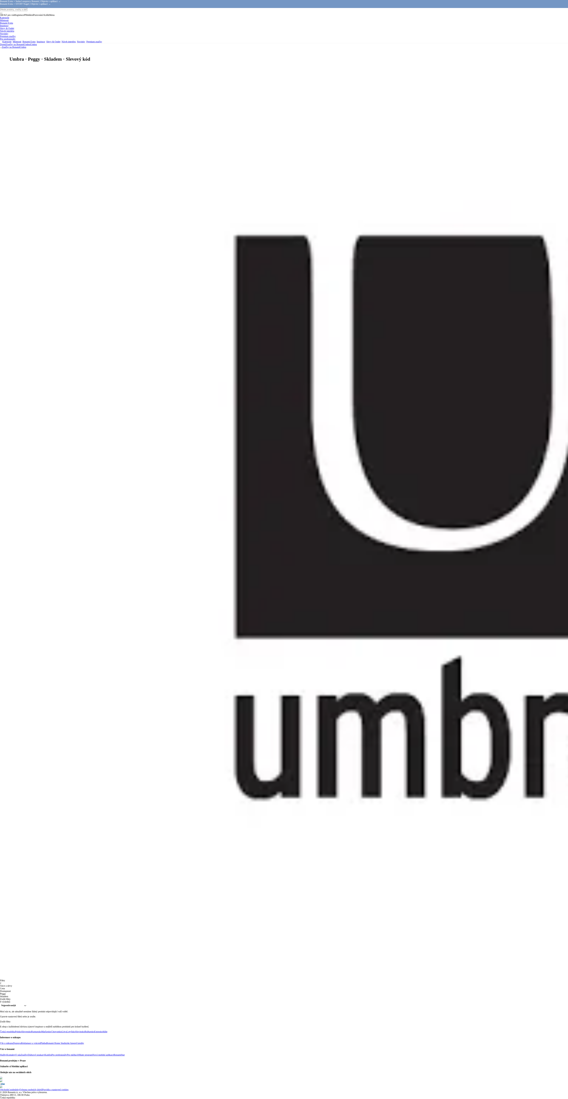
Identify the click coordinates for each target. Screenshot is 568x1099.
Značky (24, 1055)
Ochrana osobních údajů (30, 1089)
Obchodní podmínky (9, 1089)
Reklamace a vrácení (31, 1043)
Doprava (17, 1043)
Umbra (33, 44)
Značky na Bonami (15, 44)
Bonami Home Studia (56, 1043)
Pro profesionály (59, 1055)
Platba (43, 1043)
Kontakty (11, 1055)
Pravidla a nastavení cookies (55, 1089)
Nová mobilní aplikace (103, 1055)
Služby (3, 1055)
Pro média (71, 1055)
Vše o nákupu (6, 1043)
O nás (18, 1055)
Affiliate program (84, 1055)
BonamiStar (119, 1055)
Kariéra (48, 1055)
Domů (3, 44)
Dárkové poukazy (36, 1055)
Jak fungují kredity (75, 1043)
